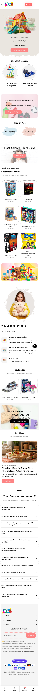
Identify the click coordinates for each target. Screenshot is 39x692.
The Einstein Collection (29, 397)
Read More (8, 481)
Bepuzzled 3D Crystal (10, 397)
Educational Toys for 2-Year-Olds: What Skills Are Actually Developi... (17, 469)
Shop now (19, 49)
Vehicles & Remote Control (29, 84)
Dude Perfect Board (28, 227)
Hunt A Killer (28, 200)
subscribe (31, 635)
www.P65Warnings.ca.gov (25, 651)
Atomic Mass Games (10, 200)
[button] (2, 4)
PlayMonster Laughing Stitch (11, 226)
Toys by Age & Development (11, 84)
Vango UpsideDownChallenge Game (28, 254)
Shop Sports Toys (13, 112)
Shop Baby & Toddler (19, 421)
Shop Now (19, 156)
